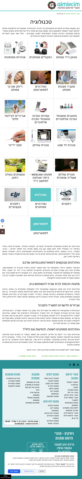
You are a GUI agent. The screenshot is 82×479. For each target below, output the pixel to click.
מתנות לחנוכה (53, 381)
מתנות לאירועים (51, 401)
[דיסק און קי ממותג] (15, 83)
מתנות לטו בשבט (52, 383)
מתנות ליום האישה (51, 413)
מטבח (75, 387)
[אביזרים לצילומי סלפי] (15, 113)
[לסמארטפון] (40, 230)
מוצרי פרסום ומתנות (72, 376)
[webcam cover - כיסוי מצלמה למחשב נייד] (40, 171)
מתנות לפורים (53, 386)
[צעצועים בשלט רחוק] (15, 171)
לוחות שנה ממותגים (70, 408)
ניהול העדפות (29, 471)
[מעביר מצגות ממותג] (66, 83)
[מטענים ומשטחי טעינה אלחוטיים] (66, 113)
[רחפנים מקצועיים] (14, 201)
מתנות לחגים (52, 374)
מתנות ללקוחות (14, 386)
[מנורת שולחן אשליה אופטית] (66, 171)
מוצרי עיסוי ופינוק (71, 395)
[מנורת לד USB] (66, 142)
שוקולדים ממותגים (32, 385)
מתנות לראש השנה (51, 378)
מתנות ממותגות (12, 374)
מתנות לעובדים (14, 381)
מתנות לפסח (54, 389)
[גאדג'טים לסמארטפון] (40, 83)
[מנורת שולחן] (40, 142)
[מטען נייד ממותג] (66, 54)
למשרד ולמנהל (72, 382)
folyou (6, 476)
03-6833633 (64, 452)
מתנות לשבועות (53, 396)
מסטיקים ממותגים (32, 403)
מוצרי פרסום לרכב (71, 413)
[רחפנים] (66, 201)
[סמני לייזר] (15, 142)
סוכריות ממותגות (33, 382)
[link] (64, 5)
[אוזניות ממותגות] (15, 53)
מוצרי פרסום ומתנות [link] (72, 14)
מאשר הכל (14, 471)
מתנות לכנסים (53, 405)
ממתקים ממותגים (35, 376)
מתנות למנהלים (14, 383)
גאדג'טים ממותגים (13, 378)
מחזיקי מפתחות (72, 410)
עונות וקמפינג (73, 390)
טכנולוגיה (74, 385)
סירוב (42, 471)
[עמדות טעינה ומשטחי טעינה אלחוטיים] (40, 113)
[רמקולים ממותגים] (40, 54)
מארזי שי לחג (73, 392)
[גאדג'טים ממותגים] (40, 201)
